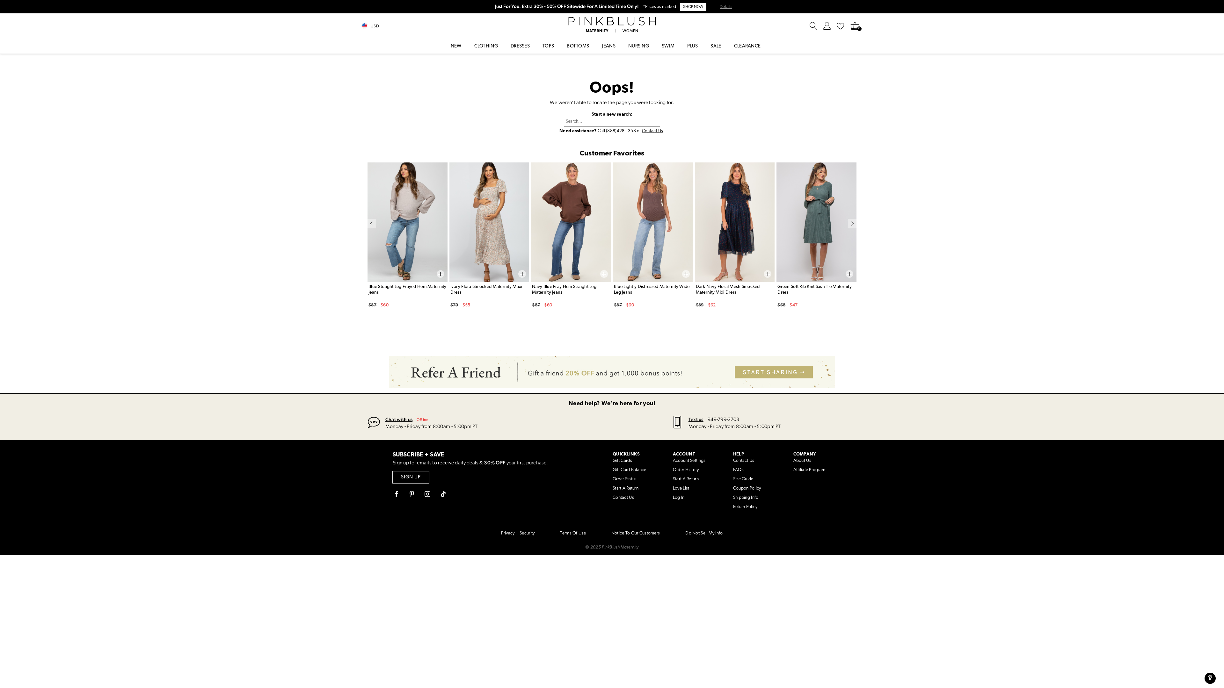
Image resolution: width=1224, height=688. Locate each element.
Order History (686, 470)
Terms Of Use (573, 533)
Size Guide (743, 479)
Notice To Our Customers (635, 533)
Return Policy (745, 507)
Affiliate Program (809, 470)
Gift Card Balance (629, 470)
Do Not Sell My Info (704, 533)
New (456, 46)
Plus (692, 46)
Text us (695, 419)
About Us (802, 460)
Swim (668, 46)
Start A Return (625, 488)
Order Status (625, 479)
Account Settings (689, 460)
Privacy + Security (518, 533)
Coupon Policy (747, 488)
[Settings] (827, 26)
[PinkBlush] (611, 21)
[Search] (813, 26)
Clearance (747, 46)
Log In (679, 497)
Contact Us (652, 131)
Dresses (520, 46)
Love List (681, 488)
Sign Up (411, 477)
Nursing (638, 46)
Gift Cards (622, 460)
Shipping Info (746, 497)
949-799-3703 (723, 419)
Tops (548, 46)
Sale (715, 46)
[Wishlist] (840, 26)
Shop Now (693, 7)
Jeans (609, 46)
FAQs (738, 470)
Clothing (486, 46)
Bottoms (578, 46)
